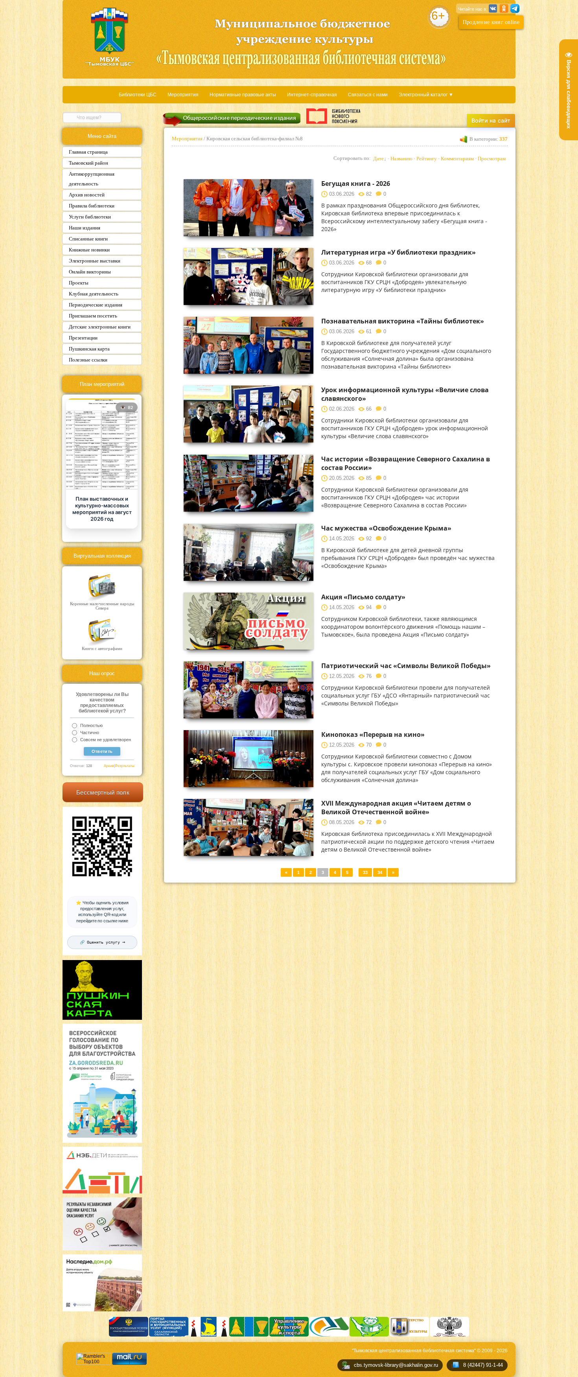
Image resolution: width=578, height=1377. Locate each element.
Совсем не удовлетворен (105, 739)
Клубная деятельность (93, 294)
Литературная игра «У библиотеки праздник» (398, 252)
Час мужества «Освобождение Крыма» (386, 528)
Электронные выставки (94, 261)
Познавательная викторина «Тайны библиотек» (402, 321)
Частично (89, 732)
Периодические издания (95, 305)
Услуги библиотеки (90, 217)
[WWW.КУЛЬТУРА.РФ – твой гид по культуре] (333, 116)
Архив (109, 766)
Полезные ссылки (88, 360)
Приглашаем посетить (93, 316)
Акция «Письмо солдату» (363, 597)
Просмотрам (492, 159)
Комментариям (457, 159)
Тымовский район (88, 163)
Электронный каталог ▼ (426, 94)
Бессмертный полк (102, 792)
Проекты (78, 283)
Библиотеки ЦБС (137, 94)
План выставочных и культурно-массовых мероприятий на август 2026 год (102, 509)
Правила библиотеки (91, 206)
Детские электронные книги (100, 327)
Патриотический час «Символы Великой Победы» (406, 665)
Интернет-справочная (312, 94)
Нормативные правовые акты (243, 94)
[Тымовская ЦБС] (109, 37)
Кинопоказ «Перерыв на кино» (373, 734)
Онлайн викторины (90, 272)
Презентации (83, 338)
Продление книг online (491, 22)
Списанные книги (88, 239)
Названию (401, 159)
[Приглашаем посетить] (102, 444)
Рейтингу (426, 159)
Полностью (91, 725)
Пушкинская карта (89, 349)
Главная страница (88, 152)
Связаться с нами (368, 94)
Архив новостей (87, 195)
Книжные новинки (89, 250)
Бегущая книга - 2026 (355, 183)
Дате (378, 159)
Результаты (124, 766)
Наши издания (84, 228)
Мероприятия (183, 94)
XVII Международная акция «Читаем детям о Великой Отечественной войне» (396, 807)
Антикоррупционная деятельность (91, 179)
